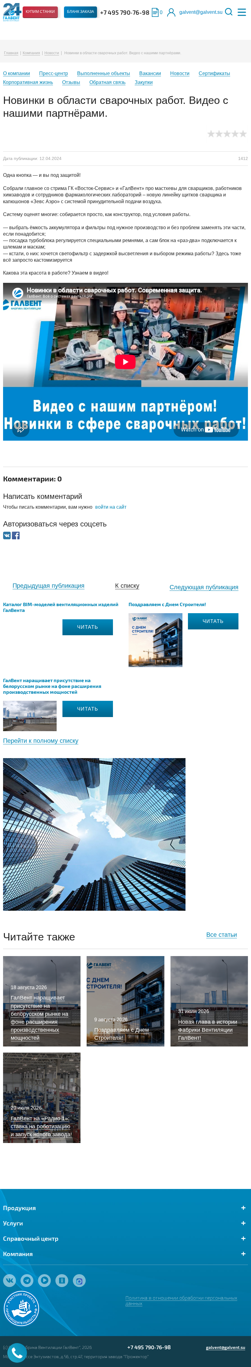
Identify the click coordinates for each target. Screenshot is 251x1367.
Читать (87, 627)
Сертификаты (214, 73)
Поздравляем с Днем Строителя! (167, 604)
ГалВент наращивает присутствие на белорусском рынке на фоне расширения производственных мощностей (52, 686)
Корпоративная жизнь (28, 82)
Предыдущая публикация (48, 585)
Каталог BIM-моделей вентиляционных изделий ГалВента (60, 607)
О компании (16, 73)
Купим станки (40, 11)
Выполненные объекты (103, 73)
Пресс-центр (53, 73)
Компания (31, 53)
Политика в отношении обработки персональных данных (181, 1300)
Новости (51, 53)
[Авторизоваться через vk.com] (7, 534)
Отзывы (71, 82)
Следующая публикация (204, 587)
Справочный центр (30, 1238)
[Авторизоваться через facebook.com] (16, 534)
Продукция (19, 1207)
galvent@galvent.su (201, 12)
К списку (127, 585)
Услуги (13, 1223)
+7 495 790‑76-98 (124, 12)
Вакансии (150, 73)
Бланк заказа (80, 11)
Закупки (144, 82)
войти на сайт (110, 507)
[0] (155, 12)
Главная (11, 53)
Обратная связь (107, 82)
